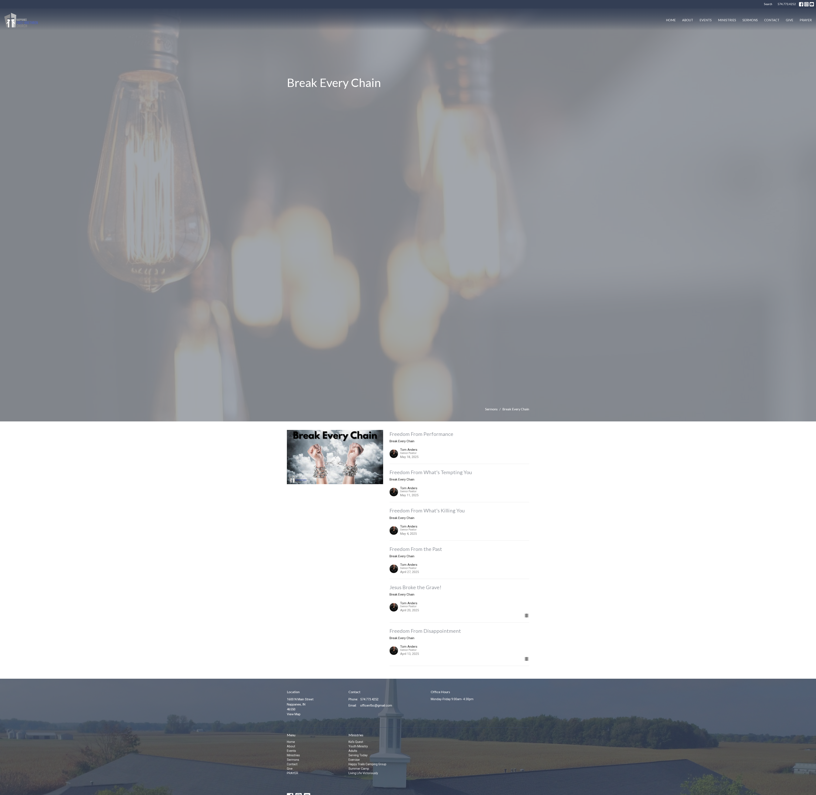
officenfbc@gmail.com (376, 705)
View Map (293, 714)
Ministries (727, 20)
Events (706, 20)
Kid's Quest (355, 742)
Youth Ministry (358, 746)
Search (768, 4)
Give (789, 20)
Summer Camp (358, 768)
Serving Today (358, 755)
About (687, 20)
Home (671, 20)
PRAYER (806, 20)
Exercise (354, 759)
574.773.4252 (787, 4)
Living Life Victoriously (363, 773)
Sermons (750, 20)
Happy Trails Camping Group (367, 764)
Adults (352, 750)
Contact (771, 20)
